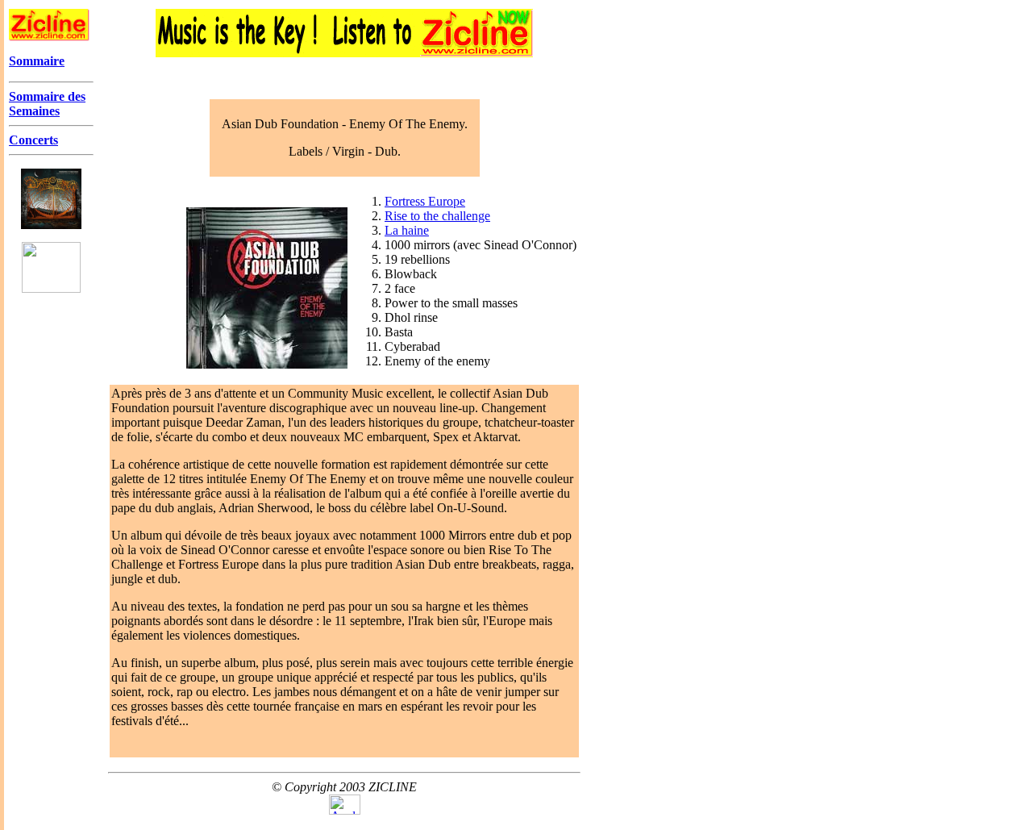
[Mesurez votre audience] (344, 810)
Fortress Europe (425, 201)
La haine (407, 230)
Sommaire (36, 61)
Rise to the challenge (437, 216)
